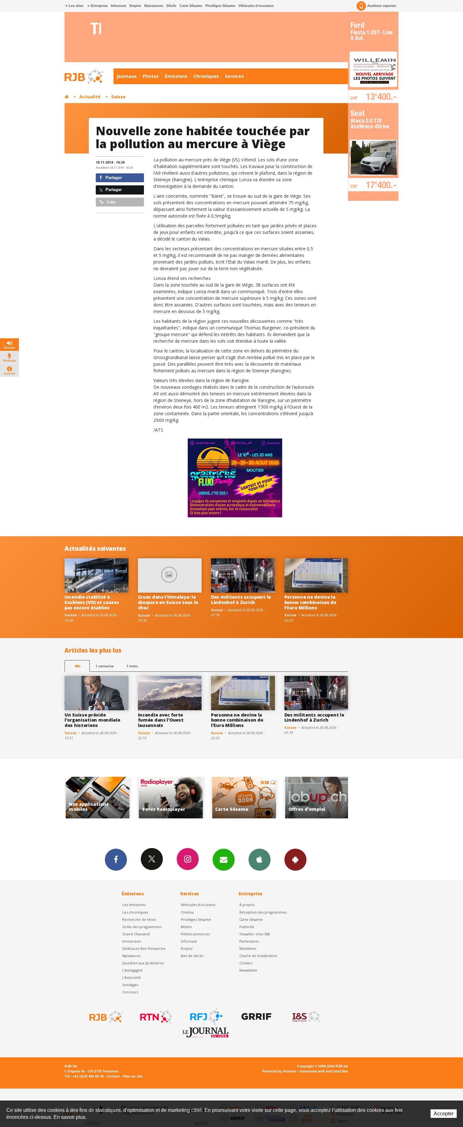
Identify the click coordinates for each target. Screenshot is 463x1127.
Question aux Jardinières (143, 963)
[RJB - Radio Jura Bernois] (106, 1016)
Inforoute (118, 6)
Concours (130, 992)
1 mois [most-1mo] (132, 666)
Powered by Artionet (279, 1071)
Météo (186, 927)
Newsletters (224, 860)
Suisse (118, 97)
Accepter (444, 1113)
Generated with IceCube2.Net (324, 1071)
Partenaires (249, 941)
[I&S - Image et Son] (306, 1016)
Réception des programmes (263, 912)
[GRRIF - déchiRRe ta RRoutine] (256, 1016)
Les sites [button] (75, 6)
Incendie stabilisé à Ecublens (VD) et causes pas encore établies (92, 602)
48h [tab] (77, 666)
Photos (151, 76)
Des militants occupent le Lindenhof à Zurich (241, 599)
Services (234, 76)
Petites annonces (195, 934)
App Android (295, 860)
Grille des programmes (142, 927)
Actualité (89, 97)
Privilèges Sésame (220, 6)
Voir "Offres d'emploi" (252, 798)
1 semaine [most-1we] (104, 666)
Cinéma (187, 912)
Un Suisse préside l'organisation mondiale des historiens (92, 720)
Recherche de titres (139, 919)
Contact (245, 963)
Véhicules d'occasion (256, 6)
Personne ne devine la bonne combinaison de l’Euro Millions (310, 602)
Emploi (135, 6)
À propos (246, 905)
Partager (113, 177)
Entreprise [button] (99, 6)
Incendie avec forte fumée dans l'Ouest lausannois (161, 720)
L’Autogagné (132, 970)
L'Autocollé (131, 977)
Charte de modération (258, 956)
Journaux (127, 76)
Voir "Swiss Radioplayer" (106, 798)
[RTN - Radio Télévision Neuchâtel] (156, 1016)
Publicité (246, 927)
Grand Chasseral (136, 934)
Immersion (131, 941)
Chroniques (206, 76)
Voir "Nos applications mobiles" (325, 798)
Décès (171, 6)
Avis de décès (192, 956)
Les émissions (134, 905)
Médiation (247, 948)
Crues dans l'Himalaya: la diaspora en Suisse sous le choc (168, 602)
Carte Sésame (191, 6)
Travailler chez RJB (254, 934)
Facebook (116, 860)
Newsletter (248, 970)
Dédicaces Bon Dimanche (143, 948)
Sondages (130, 985)
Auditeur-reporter (381, 6)
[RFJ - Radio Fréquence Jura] (206, 1016)
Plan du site (133, 1076)
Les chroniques (135, 912)
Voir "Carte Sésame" (179, 798)
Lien (111, 202)
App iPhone (260, 860)
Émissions (176, 76)
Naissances (153, 6)
